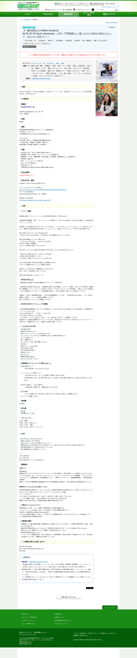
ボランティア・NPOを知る (29, 617)
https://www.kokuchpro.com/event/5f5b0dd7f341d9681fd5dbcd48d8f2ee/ (42, 189)
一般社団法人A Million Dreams (40, 78)
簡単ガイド (73, 4)
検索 (116, 9)
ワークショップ (36, 63)
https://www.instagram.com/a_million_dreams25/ (34, 200)
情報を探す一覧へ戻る (68, 597)
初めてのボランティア (54, 10)
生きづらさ (50, 63)
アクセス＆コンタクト (61, 623)
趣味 (57, 63)
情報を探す (28, 19)
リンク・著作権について (29, 623)
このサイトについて (27, 620)
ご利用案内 (68, 10)
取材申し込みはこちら (25, 643)
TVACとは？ (25, 614)
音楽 (62, 63)
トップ (21, 19)
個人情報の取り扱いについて (63, 620)
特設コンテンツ (59, 617)
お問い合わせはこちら (25, 641)
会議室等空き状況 (98, 4)
